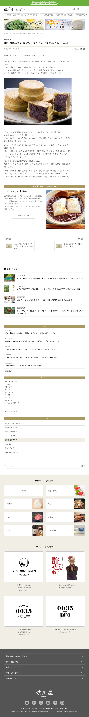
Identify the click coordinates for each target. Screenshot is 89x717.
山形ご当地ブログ (14, 33)
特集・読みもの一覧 (11, 452)
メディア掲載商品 (11, 432)
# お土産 (70, 15)
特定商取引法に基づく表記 (19, 711)
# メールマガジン (11, 382)
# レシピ (8, 398)
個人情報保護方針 (34, 711)
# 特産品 (8, 395)
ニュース (8, 444)
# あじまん (8, 49)
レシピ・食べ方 (10, 436)
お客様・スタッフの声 (12, 423)
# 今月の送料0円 (47, 15)
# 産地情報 (8, 400)
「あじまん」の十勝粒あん (17, 191)
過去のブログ (9, 448)
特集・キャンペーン (11, 427)
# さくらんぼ (9, 390)
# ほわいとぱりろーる (12, 403)
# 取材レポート (10, 387)
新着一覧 (8, 371)
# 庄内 (7, 406)
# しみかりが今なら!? (31, 15)
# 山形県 (16, 49)
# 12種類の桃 (80, 15)
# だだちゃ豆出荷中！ (13, 15)
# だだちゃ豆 (9, 392)
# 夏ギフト (59, 15)
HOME (6, 33)
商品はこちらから (24, 216)
